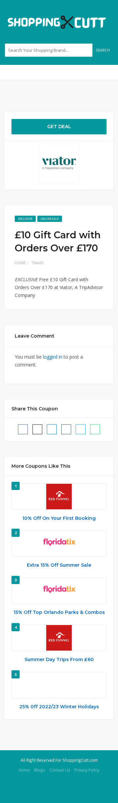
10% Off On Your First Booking (59, 518)
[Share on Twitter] (37, 429)
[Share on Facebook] (23, 429)
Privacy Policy (86, 770)
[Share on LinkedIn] (52, 429)
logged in (52, 357)
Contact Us (59, 770)
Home (20, 262)
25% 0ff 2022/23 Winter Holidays (59, 707)
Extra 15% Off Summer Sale (59, 565)
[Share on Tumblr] (66, 429)
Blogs (39, 770)
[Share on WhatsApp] (95, 429)
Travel (37, 262)
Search (103, 50)
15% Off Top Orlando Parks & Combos (59, 612)
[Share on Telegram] (81, 429)
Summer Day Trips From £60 (59, 659)
